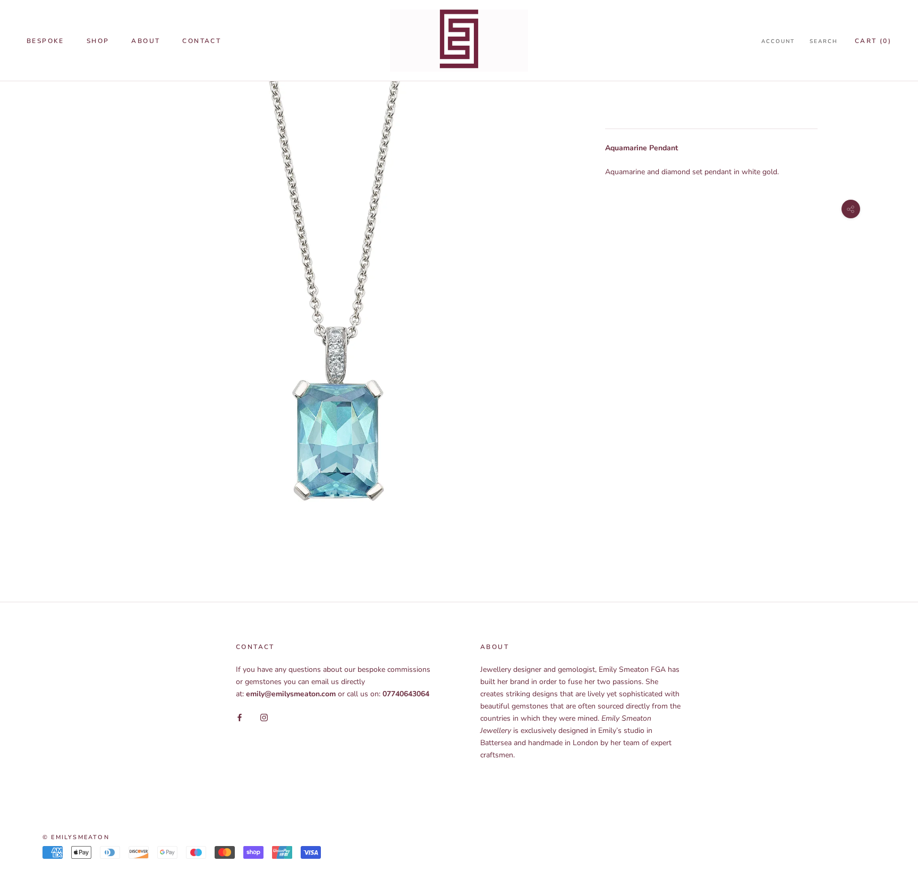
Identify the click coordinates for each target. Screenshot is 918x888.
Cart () (873, 41)
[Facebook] (239, 717)
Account (778, 41)
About (145, 41)
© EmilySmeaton (75, 837)
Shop (98, 41)
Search (824, 41)
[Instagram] (264, 717)
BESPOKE (45, 41)
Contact (201, 41)
